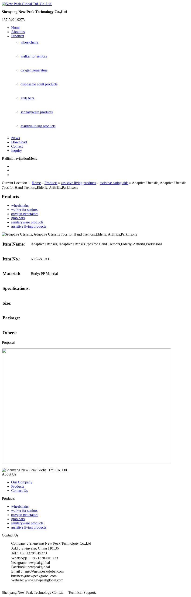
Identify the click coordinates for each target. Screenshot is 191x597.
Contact (17, 146)
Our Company (21, 482)
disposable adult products (39, 84)
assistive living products (37, 126)
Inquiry (16, 150)
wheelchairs (29, 42)
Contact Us (19, 490)
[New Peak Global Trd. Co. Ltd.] (27, 4)
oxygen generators (34, 70)
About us (18, 32)
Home (15, 28)
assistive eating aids (114, 183)
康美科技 (103, 592)
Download (19, 142)
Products (17, 36)
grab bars (27, 98)
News (15, 138)
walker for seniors (33, 56)
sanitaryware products (36, 112)
